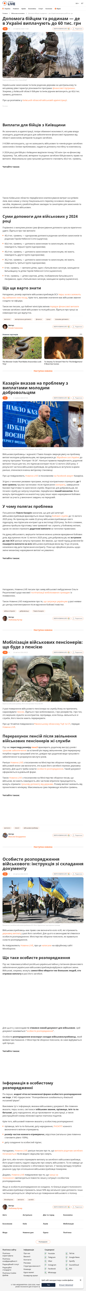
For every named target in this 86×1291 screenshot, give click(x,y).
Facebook (52, 1269)
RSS (70, 1269)
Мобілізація (68, 1224)
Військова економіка (18, 13)
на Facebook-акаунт (64, 475)
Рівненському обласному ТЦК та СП (52, 723)
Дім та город (48, 1215)
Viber (50, 1261)
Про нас (27, 1253)
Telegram (51, 1257)
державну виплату (12, 933)
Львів (45, 1224)
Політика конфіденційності (10, 1260)
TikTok (71, 1253)
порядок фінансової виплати (64, 306)
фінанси (39, 319)
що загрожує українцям (56, 601)
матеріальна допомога (23, 319)
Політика (67, 1232)
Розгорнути (43, 1242)
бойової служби (60, 516)
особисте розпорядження (50, 768)
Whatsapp (52, 1272)
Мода (5, 1232)
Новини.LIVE (31, 475)
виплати (7, 319)
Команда (27, 1269)
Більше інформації (66, 1285)
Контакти (27, 1260)
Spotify (72, 1261)
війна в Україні (9, 611)
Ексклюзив (7, 1224)
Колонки (49, 9)
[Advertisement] (41, 112)
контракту (60, 484)
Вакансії (27, 1256)
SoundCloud (74, 1265)
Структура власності (32, 1266)
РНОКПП (58, 1126)
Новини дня (28, 1232)
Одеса (45, 1232)
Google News (74, 1257)
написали (46, 945)
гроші (48, 319)
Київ (25, 1224)
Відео (59, 9)
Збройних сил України (68, 457)
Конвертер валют (31, 1275)
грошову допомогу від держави (37, 784)
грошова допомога (61, 319)
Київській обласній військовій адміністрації (45, 100)
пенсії (35, 747)
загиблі (31, 1200)
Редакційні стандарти (7, 1268)
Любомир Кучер (15, 620)
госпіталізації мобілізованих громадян (50, 592)
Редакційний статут (11, 1264)
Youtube (51, 1253)
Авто (5, 1215)
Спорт (40, 9)
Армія (23, 9)
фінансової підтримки (64, 88)
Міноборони (8, 1200)
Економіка (32, 9)
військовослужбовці (31, 828)
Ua (77, 3)
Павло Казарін (38, 611)
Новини (16, 9)
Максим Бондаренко (17, 836)
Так (48, 1285)
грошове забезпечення (14, 750)
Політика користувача (8, 1254)
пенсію (20, 711)
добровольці (24, 611)
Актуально (27, 1215)
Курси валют (29, 1272)
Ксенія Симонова (15, 328)
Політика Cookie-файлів (9, 1274)
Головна (5, 13)
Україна (7, 9)
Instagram (52, 1265)
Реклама (27, 1263)
